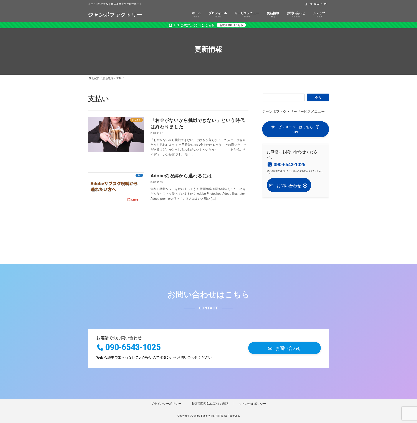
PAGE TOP (403, 406)
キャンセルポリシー (252, 403)
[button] (295, 129)
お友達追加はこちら (231, 25)
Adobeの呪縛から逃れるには (181, 175)
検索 (317, 97)
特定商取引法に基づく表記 (210, 403)
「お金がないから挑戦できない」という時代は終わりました (198, 123)
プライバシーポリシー (166, 403)
